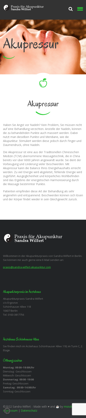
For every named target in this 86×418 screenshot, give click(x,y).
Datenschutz (29, 410)
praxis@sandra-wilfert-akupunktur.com (27, 267)
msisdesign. (71, 406)
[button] (7, 411)
